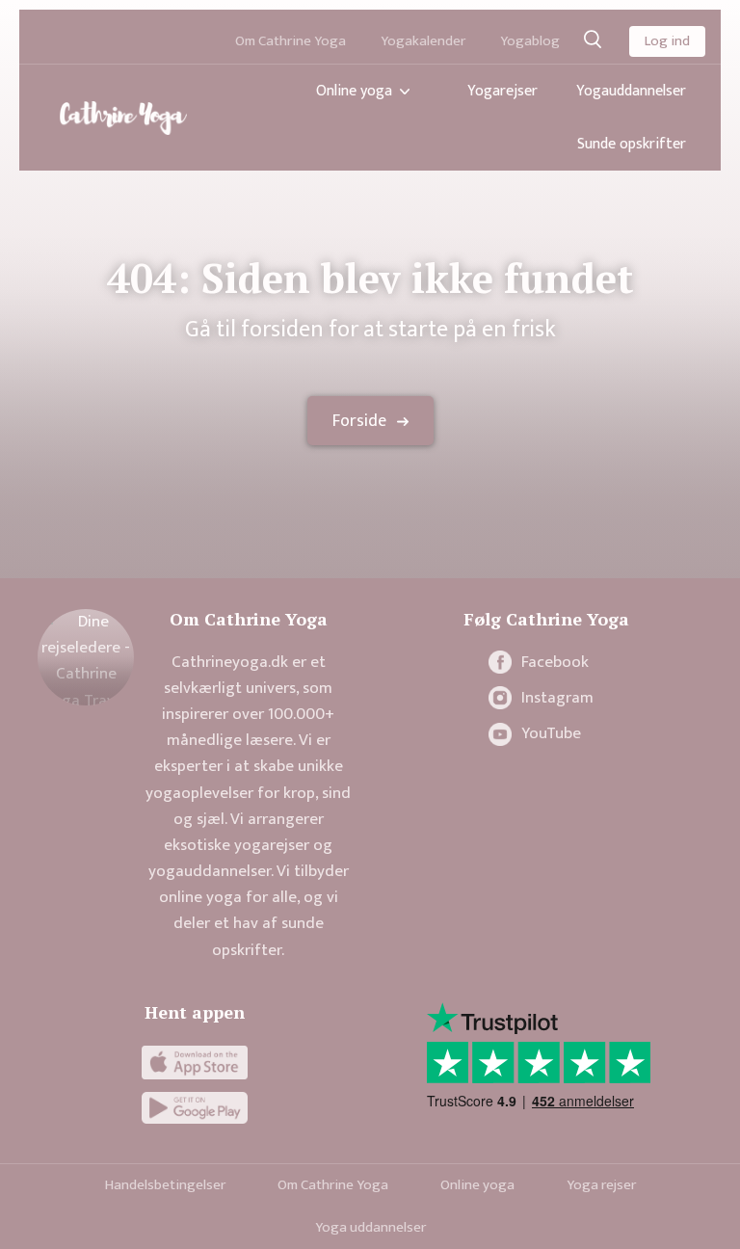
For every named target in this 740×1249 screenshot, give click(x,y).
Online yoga (354, 91)
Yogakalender (423, 41)
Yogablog (530, 41)
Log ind (667, 41)
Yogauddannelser (631, 91)
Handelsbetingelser (165, 1185)
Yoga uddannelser (370, 1227)
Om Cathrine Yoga (290, 41)
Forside (359, 421)
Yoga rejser (601, 1185)
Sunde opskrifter (631, 144)
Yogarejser (502, 91)
